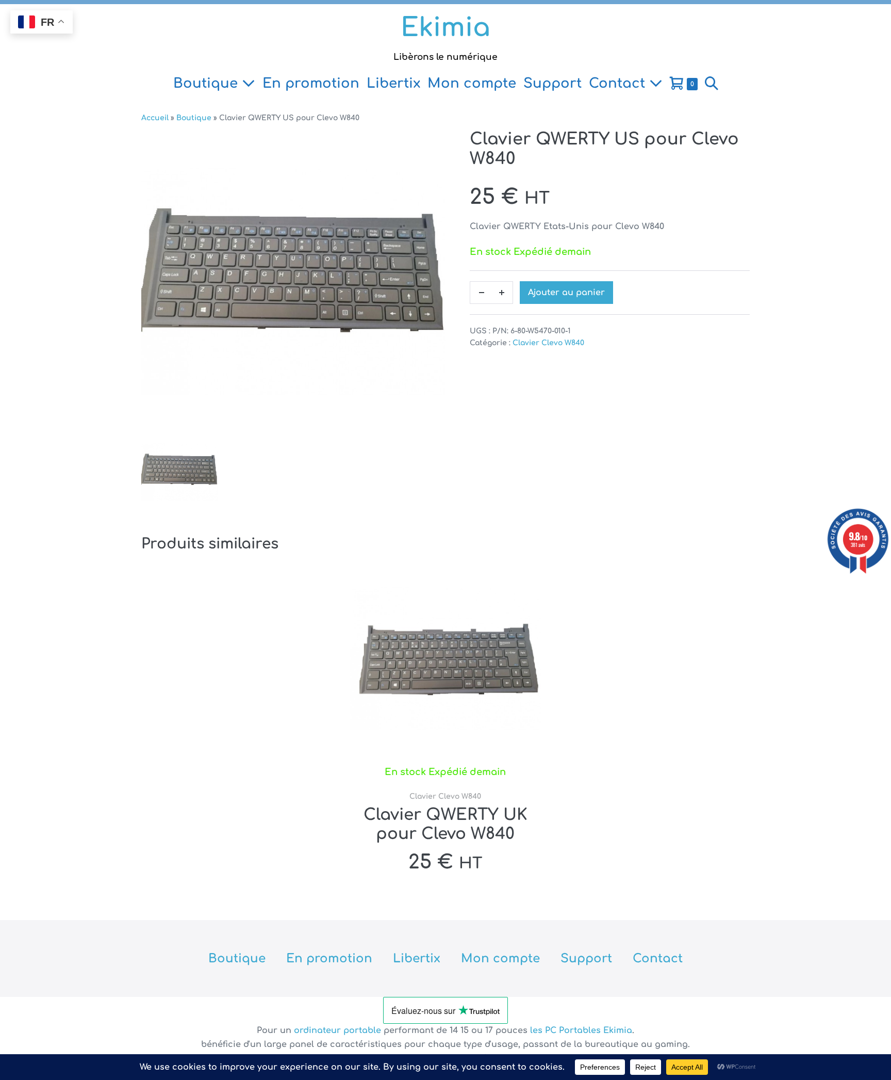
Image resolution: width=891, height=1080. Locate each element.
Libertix (393, 83)
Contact (619, 83)
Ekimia (445, 27)
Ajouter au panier (566, 292)
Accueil (155, 118)
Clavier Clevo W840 (548, 343)
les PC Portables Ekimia (581, 1030)
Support (552, 83)
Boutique (207, 83)
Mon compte (471, 83)
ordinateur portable (339, 1030)
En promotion (310, 83)
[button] (711, 83)
